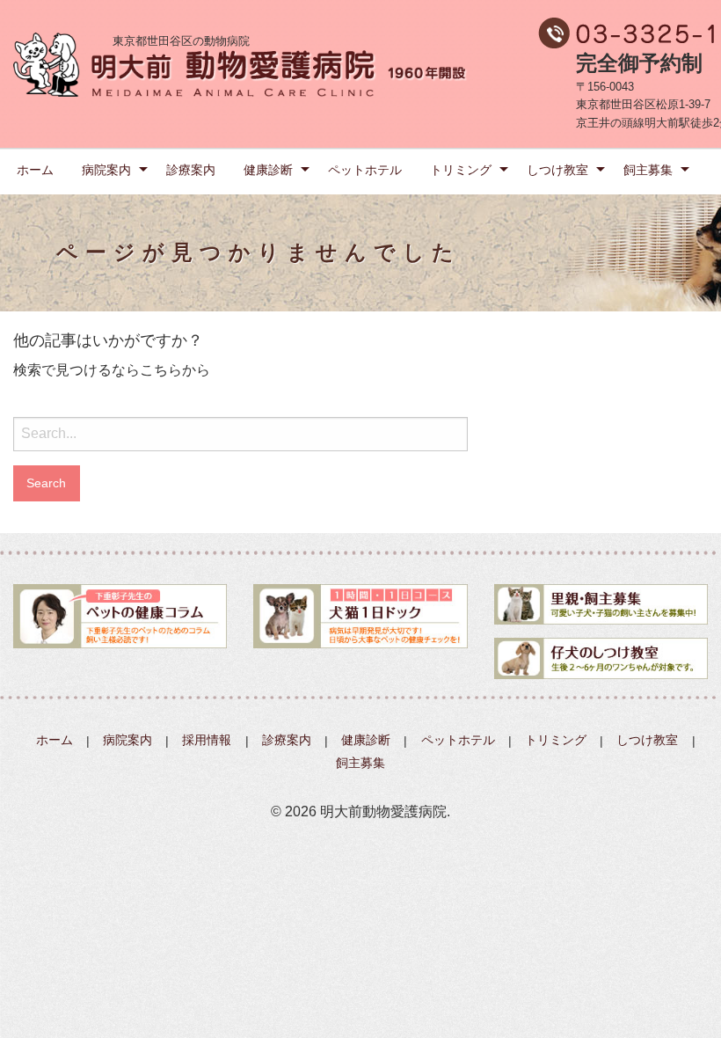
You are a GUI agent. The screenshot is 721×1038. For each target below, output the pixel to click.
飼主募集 (648, 170)
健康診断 (268, 170)
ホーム (35, 170)
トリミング (461, 170)
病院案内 (106, 170)
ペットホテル (365, 170)
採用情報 (206, 741)
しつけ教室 (557, 170)
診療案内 (190, 170)
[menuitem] (35, 168)
